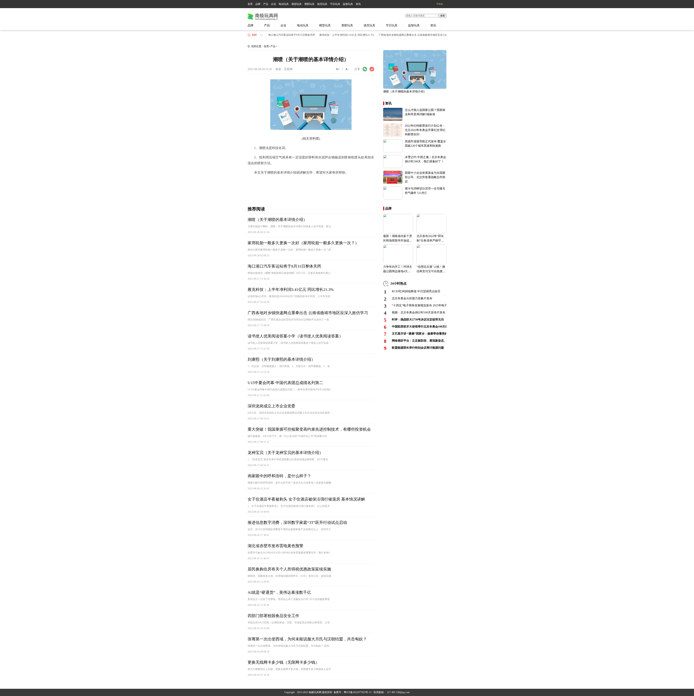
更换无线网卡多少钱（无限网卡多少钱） (283, 662)
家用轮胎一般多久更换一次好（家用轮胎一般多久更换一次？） (303, 243)
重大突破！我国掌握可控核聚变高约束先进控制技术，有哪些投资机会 (309, 429)
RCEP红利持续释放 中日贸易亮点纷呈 (416, 291)
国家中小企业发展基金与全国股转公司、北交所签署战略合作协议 (425, 177)
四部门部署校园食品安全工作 (273, 615)
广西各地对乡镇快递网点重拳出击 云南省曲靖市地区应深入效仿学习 (403, 35)
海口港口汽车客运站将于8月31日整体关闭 (278, 35)
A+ (338, 69)
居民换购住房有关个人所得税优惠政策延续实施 (289, 569)
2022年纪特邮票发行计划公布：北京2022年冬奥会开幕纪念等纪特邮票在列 (425, 130)
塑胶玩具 (309, 4)
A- (346, 69)
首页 (250, 4)
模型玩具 (297, 4)
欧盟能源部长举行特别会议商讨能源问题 (418, 347)
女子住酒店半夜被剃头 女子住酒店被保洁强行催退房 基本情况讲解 (306, 499)
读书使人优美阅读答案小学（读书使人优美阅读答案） (295, 336)
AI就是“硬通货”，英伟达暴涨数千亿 (279, 592)
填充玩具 (322, 4)
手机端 (439, 4)
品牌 (257, 4)
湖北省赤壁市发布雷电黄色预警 (275, 546)
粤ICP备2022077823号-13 (357, 692)
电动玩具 (284, 4)
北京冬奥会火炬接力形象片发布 (412, 298)
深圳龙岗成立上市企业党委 (271, 406)
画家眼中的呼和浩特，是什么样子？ (279, 476)
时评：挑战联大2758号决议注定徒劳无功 (418, 319)
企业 (273, 4)
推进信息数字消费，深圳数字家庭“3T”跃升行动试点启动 (297, 522)
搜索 (442, 15)
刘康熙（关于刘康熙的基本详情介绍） (281, 359)
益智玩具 (348, 4)
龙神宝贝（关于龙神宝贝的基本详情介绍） (285, 452)
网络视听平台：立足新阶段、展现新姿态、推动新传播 (419, 340)
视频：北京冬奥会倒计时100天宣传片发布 (418, 312)
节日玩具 (335, 4)
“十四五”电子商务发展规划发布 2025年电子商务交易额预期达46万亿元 (419, 305)
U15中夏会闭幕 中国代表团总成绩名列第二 (285, 382)
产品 (265, 4)
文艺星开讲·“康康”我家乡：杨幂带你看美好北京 (419, 333)
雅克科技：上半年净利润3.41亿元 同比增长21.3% (333, 35)
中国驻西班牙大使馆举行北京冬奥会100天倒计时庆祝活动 (419, 326)
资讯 (358, 4)
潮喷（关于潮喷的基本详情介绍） (277, 219)
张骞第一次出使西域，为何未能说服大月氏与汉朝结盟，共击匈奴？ (307, 639)
